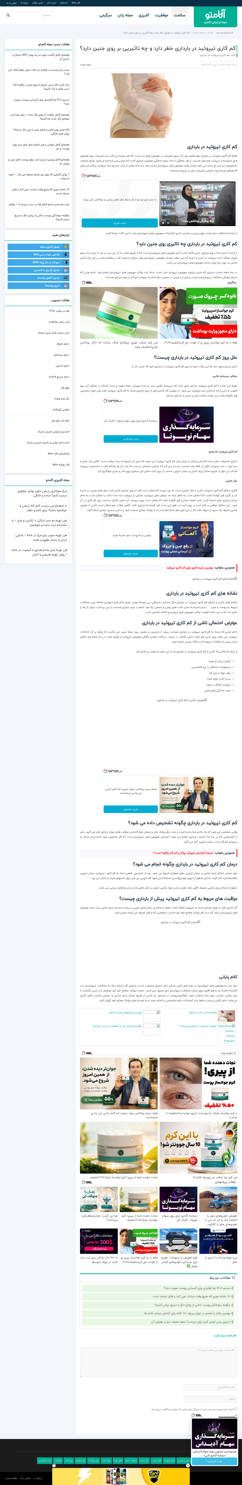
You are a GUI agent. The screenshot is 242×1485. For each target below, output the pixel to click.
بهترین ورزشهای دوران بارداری (125, 1012)
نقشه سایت (11, 1478)
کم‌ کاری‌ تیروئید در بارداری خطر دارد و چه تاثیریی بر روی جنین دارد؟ (158, 48)
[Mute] (168, 223)
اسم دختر (51, 2)
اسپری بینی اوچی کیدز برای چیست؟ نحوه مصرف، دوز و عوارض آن (190, 1322)
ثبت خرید (120, 223)
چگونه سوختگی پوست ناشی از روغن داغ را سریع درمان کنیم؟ (192, 1305)
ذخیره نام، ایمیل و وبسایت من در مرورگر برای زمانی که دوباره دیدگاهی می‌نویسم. (192, 1409)
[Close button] (188, 1465)
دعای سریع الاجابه (59, 377)
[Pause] (163, 223)
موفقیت (161, 15)
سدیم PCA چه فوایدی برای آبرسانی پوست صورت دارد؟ (197, 1288)
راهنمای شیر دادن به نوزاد (203, 1012)
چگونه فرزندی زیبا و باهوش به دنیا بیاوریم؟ (117, 1026)
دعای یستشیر (61, 355)
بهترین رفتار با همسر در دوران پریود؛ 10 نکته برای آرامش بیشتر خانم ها (187, 1313)
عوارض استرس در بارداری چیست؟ (198, 1026)
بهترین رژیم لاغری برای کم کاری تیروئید (189, 568)
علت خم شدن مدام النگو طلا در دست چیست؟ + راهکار (39, 204)
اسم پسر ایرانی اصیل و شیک (53, 431)
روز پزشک (93, 1460)
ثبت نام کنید (130, 439)
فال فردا (118, 1460)
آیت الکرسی (44, 1460)
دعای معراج (63, 344)
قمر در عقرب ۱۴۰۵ (59, 311)
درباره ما (24, 2)
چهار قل (65, 388)
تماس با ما (12, 3)
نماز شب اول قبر (60, 421)
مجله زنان (125, 15)
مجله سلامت (198, 32)
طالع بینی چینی (186, 1460)
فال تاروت (169, 1460)
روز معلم (80, 1460)
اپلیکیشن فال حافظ (58, 453)
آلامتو (210, 32)
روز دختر (106, 1460)
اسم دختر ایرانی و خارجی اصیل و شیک (47, 442)
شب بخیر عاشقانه (59, 322)
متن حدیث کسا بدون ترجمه (53, 333)
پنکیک (57, 1460)
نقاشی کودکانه (61, 410)
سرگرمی (106, 15)
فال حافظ (75, 2)
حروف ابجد (131, 1460)
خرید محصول (130, 553)
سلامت (179, 15)
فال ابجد (144, 1460)
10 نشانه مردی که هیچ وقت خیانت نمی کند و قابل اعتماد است (191, 1297)
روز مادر (69, 1460)
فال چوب (156, 1460)
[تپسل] (83, 176)
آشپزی (144, 15)
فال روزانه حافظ (60, 464)
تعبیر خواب (37, 2)
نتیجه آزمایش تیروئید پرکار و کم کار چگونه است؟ (183, 853)
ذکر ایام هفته (61, 399)
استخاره (64, 2)
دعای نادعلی (62, 366)
